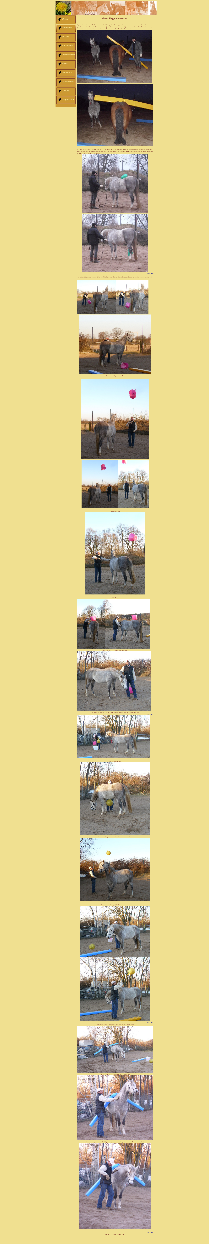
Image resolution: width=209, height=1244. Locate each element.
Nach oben (150, 273)
